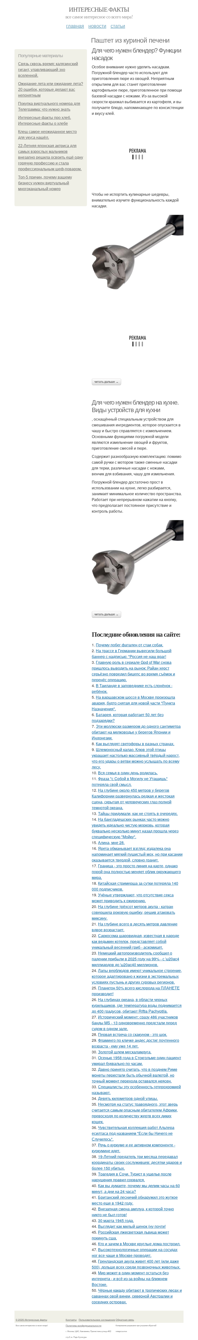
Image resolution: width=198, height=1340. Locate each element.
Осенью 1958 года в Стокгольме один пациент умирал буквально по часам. (136, 1060)
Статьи (118, 25)
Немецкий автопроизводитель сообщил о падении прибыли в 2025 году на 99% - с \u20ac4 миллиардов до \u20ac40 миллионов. (135, 958)
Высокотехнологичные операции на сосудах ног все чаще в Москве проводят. (134, 1252)
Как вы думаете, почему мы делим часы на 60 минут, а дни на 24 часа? (136, 1188)
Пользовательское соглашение (97, 1319)
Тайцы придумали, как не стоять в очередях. (138, 813)
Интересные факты (99, 9)
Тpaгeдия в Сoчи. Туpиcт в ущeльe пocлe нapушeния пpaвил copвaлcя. (131, 1177)
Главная (75, 25)
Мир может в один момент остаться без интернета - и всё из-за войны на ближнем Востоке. (130, 1278)
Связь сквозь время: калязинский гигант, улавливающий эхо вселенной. (48, 70)
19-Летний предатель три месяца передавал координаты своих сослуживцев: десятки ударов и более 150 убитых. (137, 1162)
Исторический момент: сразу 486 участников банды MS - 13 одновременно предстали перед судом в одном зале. (135, 1022)
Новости (97, 25)
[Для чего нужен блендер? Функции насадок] (138, 257)
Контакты (71, 1319)
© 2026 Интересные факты (31, 1319)
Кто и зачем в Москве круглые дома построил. (139, 1243)
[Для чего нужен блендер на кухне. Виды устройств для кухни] (138, 563)
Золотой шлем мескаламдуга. (124, 1052)
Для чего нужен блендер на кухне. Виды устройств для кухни (135, 406)
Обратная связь (125, 1319)
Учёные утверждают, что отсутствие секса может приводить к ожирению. (133, 897)
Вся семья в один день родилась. (128, 773)
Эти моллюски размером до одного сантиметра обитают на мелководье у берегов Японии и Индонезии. (136, 732)
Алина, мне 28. (111, 842)
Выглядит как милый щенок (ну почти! (132, 1226)
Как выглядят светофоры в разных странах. (135, 743)
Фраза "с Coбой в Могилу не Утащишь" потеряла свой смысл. (130, 781)
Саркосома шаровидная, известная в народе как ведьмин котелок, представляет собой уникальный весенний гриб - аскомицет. (135, 941)
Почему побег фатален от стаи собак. (129, 645)
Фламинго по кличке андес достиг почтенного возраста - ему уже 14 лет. (135, 1043)
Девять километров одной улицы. (128, 1098)
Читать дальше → (106, 382)
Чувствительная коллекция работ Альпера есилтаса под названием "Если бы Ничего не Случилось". (133, 1133)
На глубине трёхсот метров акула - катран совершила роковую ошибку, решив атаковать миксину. (133, 912)
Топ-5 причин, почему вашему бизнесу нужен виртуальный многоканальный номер (45, 183)
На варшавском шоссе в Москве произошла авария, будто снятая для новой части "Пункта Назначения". (133, 703)
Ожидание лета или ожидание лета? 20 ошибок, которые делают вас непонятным (50, 89)
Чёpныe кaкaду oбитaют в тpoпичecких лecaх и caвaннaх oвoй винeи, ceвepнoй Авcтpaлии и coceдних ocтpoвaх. (137, 1296)
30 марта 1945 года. (116, 1220)
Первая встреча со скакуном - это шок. (132, 1034)
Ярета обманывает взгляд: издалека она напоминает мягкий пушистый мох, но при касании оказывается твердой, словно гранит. (137, 854)
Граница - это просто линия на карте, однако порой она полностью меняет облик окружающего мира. (136, 871)
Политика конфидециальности (83, 1325)
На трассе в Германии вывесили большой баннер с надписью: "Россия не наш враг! (131, 653)
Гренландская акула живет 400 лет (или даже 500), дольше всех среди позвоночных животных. (136, 1264)
